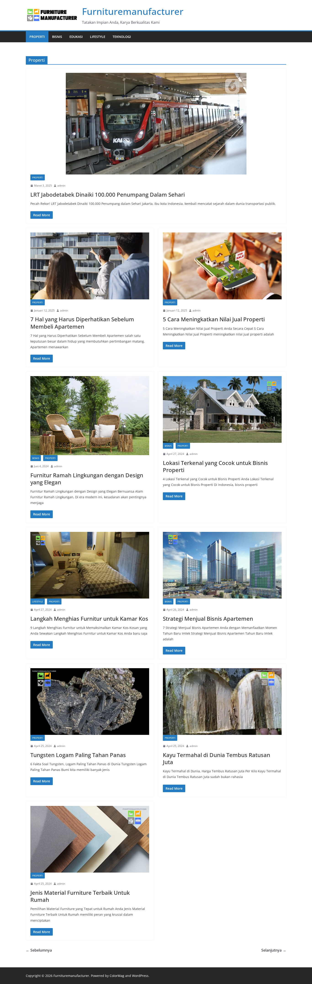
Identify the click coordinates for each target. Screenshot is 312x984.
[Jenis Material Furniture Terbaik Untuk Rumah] (89, 839)
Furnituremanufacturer (132, 11)
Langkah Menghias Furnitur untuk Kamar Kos (89, 618)
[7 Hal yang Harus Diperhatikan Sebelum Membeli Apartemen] (89, 265)
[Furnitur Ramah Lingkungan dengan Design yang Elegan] (89, 415)
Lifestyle (97, 36)
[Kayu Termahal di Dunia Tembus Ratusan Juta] (222, 701)
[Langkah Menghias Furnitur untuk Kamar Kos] (89, 565)
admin (61, 185)
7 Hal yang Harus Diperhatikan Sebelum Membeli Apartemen (82, 322)
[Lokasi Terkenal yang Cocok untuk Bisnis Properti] (222, 409)
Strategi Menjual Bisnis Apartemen (208, 618)
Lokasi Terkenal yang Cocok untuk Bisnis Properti (215, 466)
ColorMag (117, 975)
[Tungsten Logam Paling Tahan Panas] (89, 701)
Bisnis (57, 36)
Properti (37, 36)
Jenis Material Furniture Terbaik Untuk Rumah (80, 896)
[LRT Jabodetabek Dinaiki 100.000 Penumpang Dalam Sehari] (156, 123)
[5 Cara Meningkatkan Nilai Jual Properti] (222, 265)
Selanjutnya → (273, 950)
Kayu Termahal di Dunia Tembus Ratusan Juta (216, 758)
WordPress (140, 975)
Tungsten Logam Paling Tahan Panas (78, 755)
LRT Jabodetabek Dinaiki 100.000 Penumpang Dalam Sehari (107, 194)
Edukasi (76, 36)
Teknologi (122, 36)
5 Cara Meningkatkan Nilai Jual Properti (214, 319)
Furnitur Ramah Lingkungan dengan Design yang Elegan (86, 478)
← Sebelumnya (39, 950)
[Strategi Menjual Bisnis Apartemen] (222, 565)
